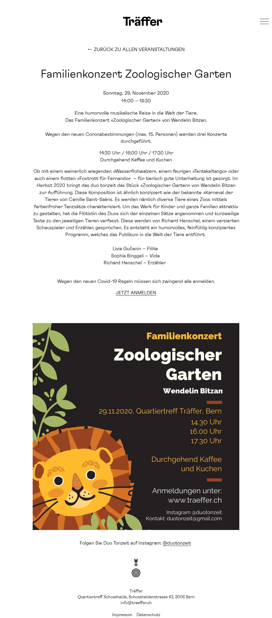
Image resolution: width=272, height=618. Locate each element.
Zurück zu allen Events (136, 48)
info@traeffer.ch (136, 602)
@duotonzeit (177, 542)
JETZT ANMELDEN (136, 292)
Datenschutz (148, 614)
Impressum (122, 614)
